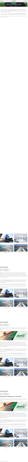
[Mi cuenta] (26, 1)
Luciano (12, 5)
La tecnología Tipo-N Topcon (12, 10)
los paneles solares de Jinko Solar (19, 13)
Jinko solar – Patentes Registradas (4, 270)
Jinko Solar (1, 272)
